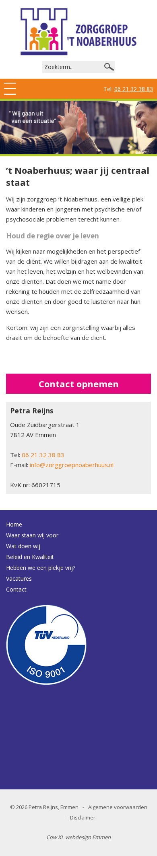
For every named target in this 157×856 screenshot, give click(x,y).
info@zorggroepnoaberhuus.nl (72, 465)
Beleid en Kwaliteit (30, 557)
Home (14, 524)
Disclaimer (82, 817)
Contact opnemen (79, 384)
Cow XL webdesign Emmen (78, 837)
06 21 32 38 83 (133, 89)
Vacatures (19, 578)
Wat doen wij (23, 546)
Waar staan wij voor (32, 535)
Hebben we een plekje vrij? (40, 567)
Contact (16, 589)
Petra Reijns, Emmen (53, 807)
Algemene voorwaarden (117, 807)
